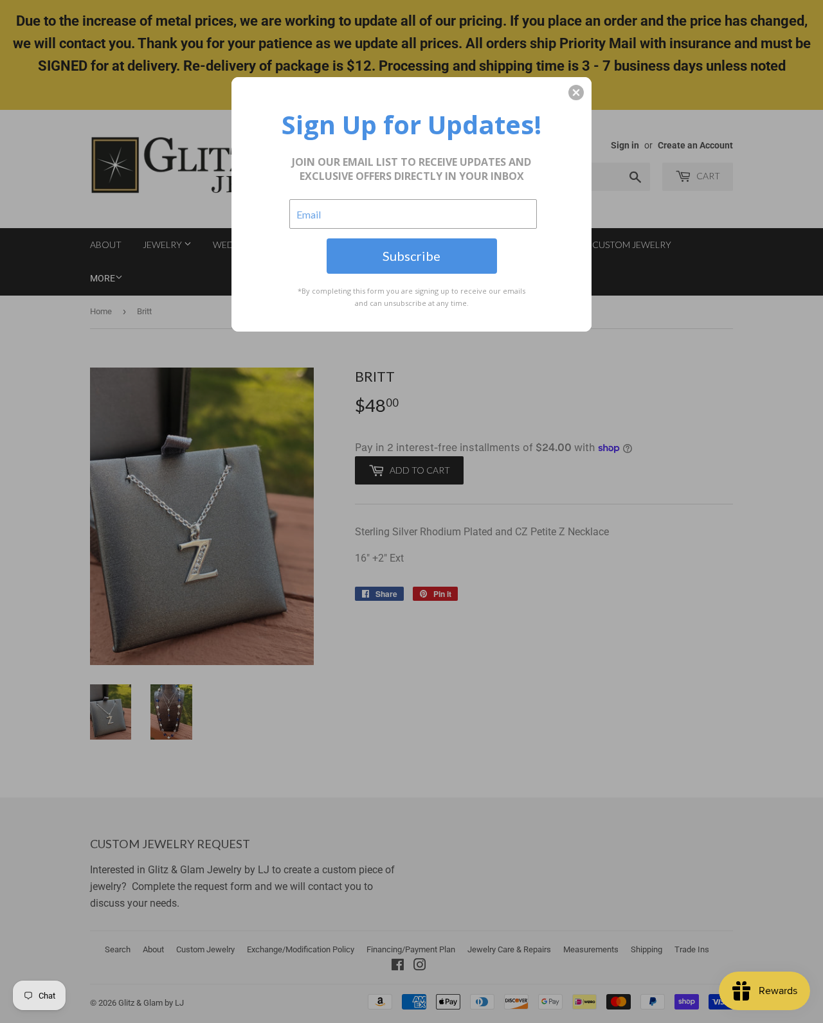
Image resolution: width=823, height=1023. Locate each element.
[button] (576, 92)
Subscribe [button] (411, 255)
